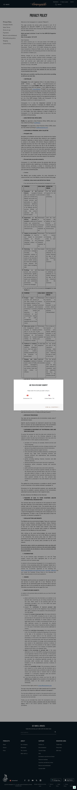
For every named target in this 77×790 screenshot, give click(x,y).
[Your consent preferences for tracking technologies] (74, 787)
